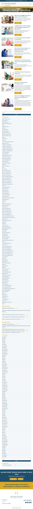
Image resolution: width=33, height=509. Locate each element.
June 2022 (3, 412)
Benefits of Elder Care (5, 132)
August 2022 (4, 409)
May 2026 (3, 341)
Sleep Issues (4, 294)
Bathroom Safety (5, 131)
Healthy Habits (4, 199)
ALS (2, 125)
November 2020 (4, 441)
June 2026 (3, 339)
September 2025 (5, 353)
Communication (4, 153)
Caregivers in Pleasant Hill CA (7, 149)
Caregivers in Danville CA (6, 146)
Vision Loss (4, 300)
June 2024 (3, 376)
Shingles (3, 267)
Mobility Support (5, 284)
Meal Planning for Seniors (6, 228)
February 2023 (4, 400)
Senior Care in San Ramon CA (7, 252)
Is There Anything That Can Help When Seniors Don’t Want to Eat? (13, 316)
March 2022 (4, 417)
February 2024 (4, 382)
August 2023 (4, 391)
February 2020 (4, 455)
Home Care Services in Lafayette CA (8, 217)
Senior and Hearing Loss (6, 243)
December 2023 (4, 385)
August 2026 (4, 336)
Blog (3, 137)
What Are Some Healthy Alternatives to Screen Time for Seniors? (13, 314)
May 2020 (3, 450)
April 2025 (3, 361)
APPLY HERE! (27, 7)
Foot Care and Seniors (6, 194)
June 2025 (3, 358)
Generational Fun (5, 196)
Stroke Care (4, 297)
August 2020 (4, 446)
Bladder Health (4, 259)
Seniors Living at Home (6, 287)
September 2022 (5, 408)
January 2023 (4, 402)
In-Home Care (4, 225)
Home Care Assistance (6, 208)
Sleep (3, 202)
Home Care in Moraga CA (6, 214)
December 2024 (4, 367)
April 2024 (3, 379)
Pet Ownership (4, 238)
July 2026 (3, 338)
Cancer (3, 140)
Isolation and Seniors (5, 226)
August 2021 (4, 427)
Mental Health (4, 229)
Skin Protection (4, 291)
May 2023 (3, 396)
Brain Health (4, 261)
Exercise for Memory (5, 187)
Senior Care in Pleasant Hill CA (7, 250)
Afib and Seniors (5, 122)
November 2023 (4, 386)
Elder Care (4, 169)
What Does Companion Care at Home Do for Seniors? (11, 319)
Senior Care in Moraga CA (6, 247)
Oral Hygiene (4, 234)
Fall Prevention (4, 188)
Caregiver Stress (5, 143)
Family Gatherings (5, 193)
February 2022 (4, 418)
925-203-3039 (7, 5)
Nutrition (3, 200)
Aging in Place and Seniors (6, 123)
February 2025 (4, 364)
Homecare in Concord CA (6, 220)
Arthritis (3, 128)
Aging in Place (4, 273)
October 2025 (4, 352)
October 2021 (4, 424)
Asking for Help (4, 129)
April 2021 (3, 433)
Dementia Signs (4, 161)
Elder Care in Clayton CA (6, 172)
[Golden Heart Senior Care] (16, 495)
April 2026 (3, 342)
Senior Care (4, 244)
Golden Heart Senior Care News (7, 197)
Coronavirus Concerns (6, 156)
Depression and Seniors (6, 162)
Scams (3, 241)
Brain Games (4, 138)
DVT (3, 167)
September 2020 (5, 444)
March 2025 (4, 362)
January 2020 (4, 456)
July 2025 (3, 356)
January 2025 (4, 365)
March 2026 (4, 344)
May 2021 (3, 432)
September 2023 (5, 389)
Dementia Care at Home (6, 158)
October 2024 (4, 370)
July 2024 (3, 374)
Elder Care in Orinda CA (6, 175)
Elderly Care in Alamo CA (6, 178)
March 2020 (4, 453)
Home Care (4, 206)
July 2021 (3, 429)
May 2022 (3, 414)
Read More (18, 22)
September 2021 (5, 426)
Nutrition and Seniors (5, 232)
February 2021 (4, 436)
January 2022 (4, 420)
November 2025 (4, 350)
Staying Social (4, 296)
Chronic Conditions (5, 152)
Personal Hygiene (5, 276)
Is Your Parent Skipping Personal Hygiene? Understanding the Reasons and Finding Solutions (16, 311)
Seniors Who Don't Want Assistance (8, 288)
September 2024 (5, 371)
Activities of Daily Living (6, 271)
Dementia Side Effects (6, 159)
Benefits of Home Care (6, 134)
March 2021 (4, 435)
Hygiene (3, 223)
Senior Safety (4, 279)
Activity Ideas (4, 120)
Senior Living (4, 270)
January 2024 (4, 383)
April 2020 (3, 452)
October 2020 (4, 443)
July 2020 (3, 447)
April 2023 (3, 397)
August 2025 (4, 355)
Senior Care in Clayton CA (6, 246)
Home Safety (4, 282)
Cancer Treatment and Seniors (7, 141)
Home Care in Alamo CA (6, 209)
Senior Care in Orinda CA (6, 249)
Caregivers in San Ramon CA (6, 150)
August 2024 (4, 373)
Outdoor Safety (5, 235)
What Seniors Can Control (6, 302)
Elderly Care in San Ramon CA (7, 184)
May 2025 (3, 359)
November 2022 (4, 405)
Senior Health (4, 256)
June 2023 (3, 394)
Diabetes (3, 164)
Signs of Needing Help (6, 290)
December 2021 (4, 421)
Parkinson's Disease (5, 237)
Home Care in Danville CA (6, 212)
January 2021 (4, 438)
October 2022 (4, 406)
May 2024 (3, 377)
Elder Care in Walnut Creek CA (7, 176)
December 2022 (4, 403)
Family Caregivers (5, 191)
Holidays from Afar (5, 205)
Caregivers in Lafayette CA (6, 147)
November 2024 (4, 368)
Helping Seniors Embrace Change (7, 308)
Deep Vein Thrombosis (6, 262)
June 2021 (3, 430)
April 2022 (3, 415)
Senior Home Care (5, 268)
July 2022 (3, 411)
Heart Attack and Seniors (6, 203)
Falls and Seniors (5, 190)
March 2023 (4, 399)
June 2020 (3, 449)
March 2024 (4, 380)
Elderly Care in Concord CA (6, 181)
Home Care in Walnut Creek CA (7, 215)
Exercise (3, 185)
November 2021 (4, 423)
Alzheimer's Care (5, 126)
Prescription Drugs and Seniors (7, 240)
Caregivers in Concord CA (6, 144)
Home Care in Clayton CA (6, 211)
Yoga (3, 303)
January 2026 (4, 347)
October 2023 (4, 388)
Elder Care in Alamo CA (6, 170)
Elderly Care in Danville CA (6, 182)
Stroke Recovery (5, 299)
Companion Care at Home (6, 155)
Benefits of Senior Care (6, 135)
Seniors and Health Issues (6, 285)
